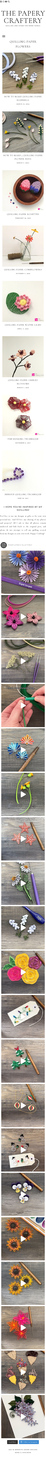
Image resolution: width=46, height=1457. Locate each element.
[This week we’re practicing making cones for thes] (23, 927)
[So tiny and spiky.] (23, 705)
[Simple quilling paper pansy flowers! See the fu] (23, 1194)
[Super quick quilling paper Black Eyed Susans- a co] (23, 1283)
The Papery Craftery (23, 17)
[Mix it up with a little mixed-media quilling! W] (23, 972)
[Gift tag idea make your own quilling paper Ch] (23, 1016)
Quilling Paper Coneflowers (23, 269)
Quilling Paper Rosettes (23, 214)
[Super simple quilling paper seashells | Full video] (23, 750)
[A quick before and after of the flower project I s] (23, 616)
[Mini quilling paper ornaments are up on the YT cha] (23, 1105)
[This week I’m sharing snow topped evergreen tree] (23, 1061)
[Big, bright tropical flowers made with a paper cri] (23, 1327)
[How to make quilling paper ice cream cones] (23, 1372)
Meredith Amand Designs (26, 1449)
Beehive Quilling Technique (23, 494)
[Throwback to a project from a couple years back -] (23, 794)
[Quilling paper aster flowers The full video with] (23, 572)
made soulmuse (23, 1452)
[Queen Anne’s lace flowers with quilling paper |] (23, 661)
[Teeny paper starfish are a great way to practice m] (23, 838)
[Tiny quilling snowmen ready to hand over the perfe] (23, 1150)
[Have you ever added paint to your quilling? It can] (23, 1238)
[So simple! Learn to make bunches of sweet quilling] (23, 1416)
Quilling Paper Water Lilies (23, 325)
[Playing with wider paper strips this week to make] (23, 883)
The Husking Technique (23, 439)
